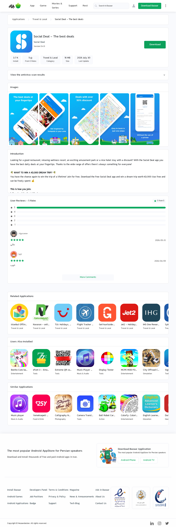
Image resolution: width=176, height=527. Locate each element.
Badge (33, 503)
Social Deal (39, 42)
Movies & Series (57, 6)
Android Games (15, 497)
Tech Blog (75, 503)
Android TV (149, 460)
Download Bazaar (149, 6)
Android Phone (128, 460)
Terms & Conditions (58, 490)
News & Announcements (82, 497)
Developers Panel (38, 490)
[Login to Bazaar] (134, 6)
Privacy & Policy (57, 497)
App (32, 6)
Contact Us (100, 503)
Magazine (74, 490)
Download (155, 44)
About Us (100, 497)
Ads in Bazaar (102, 490)
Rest (85, 6)
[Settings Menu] (166, 6)
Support (73, 6)
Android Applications (17, 503)
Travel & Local (39, 19)
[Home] (14, 5)
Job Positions (36, 497)
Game (43, 6)
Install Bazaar (14, 490)
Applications (18, 19)
